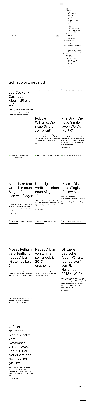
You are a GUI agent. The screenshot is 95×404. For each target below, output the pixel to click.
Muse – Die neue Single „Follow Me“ (70, 188)
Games (64, 53)
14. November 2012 (13, 279)
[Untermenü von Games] (67, 53)
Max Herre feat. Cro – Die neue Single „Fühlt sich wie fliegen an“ (21, 192)
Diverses (67, 22)
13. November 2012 (40, 279)
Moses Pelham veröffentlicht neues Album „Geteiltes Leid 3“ (20, 257)
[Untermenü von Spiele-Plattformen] (75, 58)
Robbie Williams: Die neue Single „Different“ (45, 124)
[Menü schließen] (61, 4)
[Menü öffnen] (57, 36)
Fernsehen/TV (68, 40)
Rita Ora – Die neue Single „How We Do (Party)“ (72, 124)
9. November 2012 (65, 290)
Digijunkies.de (12, 36)
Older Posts (82, 386)
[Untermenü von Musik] (67, 9)
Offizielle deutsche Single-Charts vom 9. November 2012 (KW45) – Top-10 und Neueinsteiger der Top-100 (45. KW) (20, 345)
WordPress (83, 400)
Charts (67, 27)
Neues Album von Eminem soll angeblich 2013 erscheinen (46, 257)
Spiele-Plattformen (70, 58)
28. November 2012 (66, 147)
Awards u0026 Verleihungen (72, 45)
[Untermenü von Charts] (70, 27)
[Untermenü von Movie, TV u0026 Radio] (75, 32)
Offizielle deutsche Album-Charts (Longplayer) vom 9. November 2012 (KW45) (72, 261)
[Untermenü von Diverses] (70, 22)
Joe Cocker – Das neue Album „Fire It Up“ (19, 98)
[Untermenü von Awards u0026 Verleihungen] (80, 45)
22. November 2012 (13, 213)
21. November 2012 (40, 209)
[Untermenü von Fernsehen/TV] (73, 40)
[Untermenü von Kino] (68, 33)
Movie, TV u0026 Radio (68, 32)
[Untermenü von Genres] (70, 10)
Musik (64, 8)
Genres (67, 10)
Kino (66, 33)
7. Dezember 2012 (13, 118)
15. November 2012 (66, 207)
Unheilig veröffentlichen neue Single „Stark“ (47, 190)
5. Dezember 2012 (39, 143)
